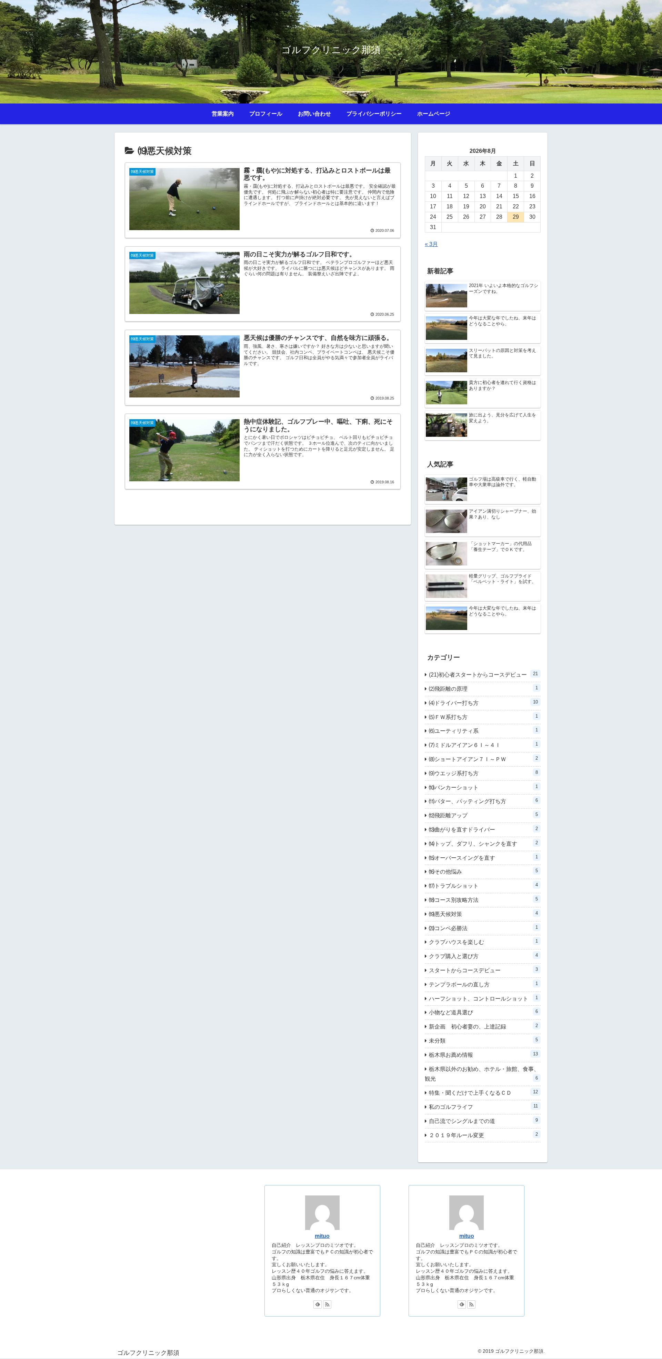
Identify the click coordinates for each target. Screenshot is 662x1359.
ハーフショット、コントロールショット (483, 998)
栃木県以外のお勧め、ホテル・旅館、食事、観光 (482, 1074)
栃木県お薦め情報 (483, 1054)
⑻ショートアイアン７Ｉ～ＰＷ (483, 759)
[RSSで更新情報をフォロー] (327, 1304)
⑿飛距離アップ (483, 815)
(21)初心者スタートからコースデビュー (483, 674)
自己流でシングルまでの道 (483, 1120)
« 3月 (431, 244)
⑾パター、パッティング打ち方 (483, 801)
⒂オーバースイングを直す (483, 857)
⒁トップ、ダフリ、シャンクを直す (483, 843)
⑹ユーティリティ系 (483, 730)
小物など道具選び (483, 1012)
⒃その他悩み (483, 871)
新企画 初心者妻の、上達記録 (483, 1026)
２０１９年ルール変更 (483, 1135)
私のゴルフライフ (483, 1106)
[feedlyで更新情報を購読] (317, 1304)
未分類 (483, 1040)
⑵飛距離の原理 (483, 688)
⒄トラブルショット (483, 885)
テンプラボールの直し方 (483, 984)
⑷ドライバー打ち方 (483, 702)
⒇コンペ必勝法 (483, 928)
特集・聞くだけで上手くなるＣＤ (483, 1092)
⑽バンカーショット (483, 787)
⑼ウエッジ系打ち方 (483, 773)
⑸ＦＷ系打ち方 (483, 716)
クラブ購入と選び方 (483, 956)
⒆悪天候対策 (483, 913)
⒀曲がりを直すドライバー (483, 829)
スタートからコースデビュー (483, 970)
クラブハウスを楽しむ (483, 941)
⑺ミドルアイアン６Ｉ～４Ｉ (483, 744)
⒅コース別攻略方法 (483, 899)
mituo (322, 1236)
